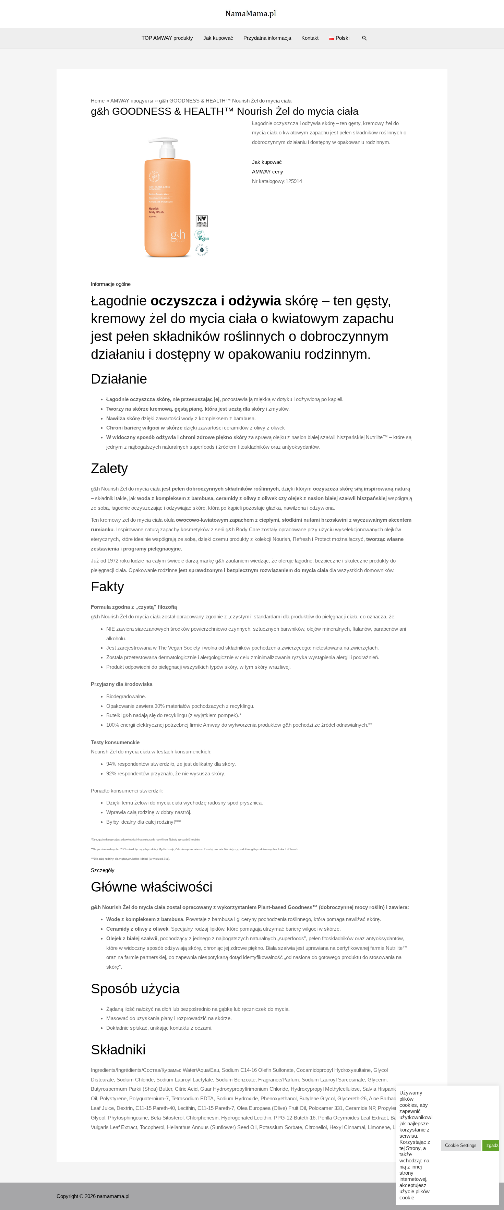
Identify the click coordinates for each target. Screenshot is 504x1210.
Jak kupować (218, 38)
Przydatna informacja (267, 38)
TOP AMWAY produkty (167, 38)
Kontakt (310, 38)
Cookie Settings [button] (461, 1145)
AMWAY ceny (267, 171)
